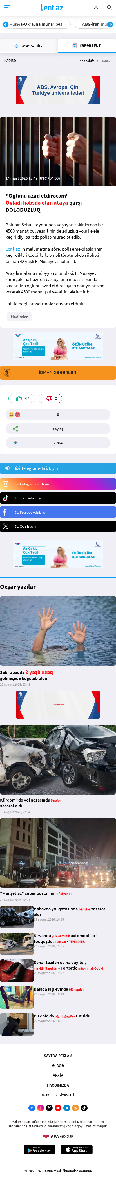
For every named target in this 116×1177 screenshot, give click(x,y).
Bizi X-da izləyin (25, 526)
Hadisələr (19, 316)
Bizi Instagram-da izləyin (31, 484)
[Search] (109, 7)
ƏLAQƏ (58, 1065)
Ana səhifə (87, 61)
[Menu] (7, 8)
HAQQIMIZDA (58, 1085)
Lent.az (13, 249)
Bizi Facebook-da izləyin (31, 512)
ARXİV (58, 1075)
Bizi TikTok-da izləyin (29, 498)
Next (110, 24)
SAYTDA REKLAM (58, 1055)
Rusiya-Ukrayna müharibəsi (36, 24)
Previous (5, 24)
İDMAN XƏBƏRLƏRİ (58, 372)
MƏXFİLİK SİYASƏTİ (58, 1095)
